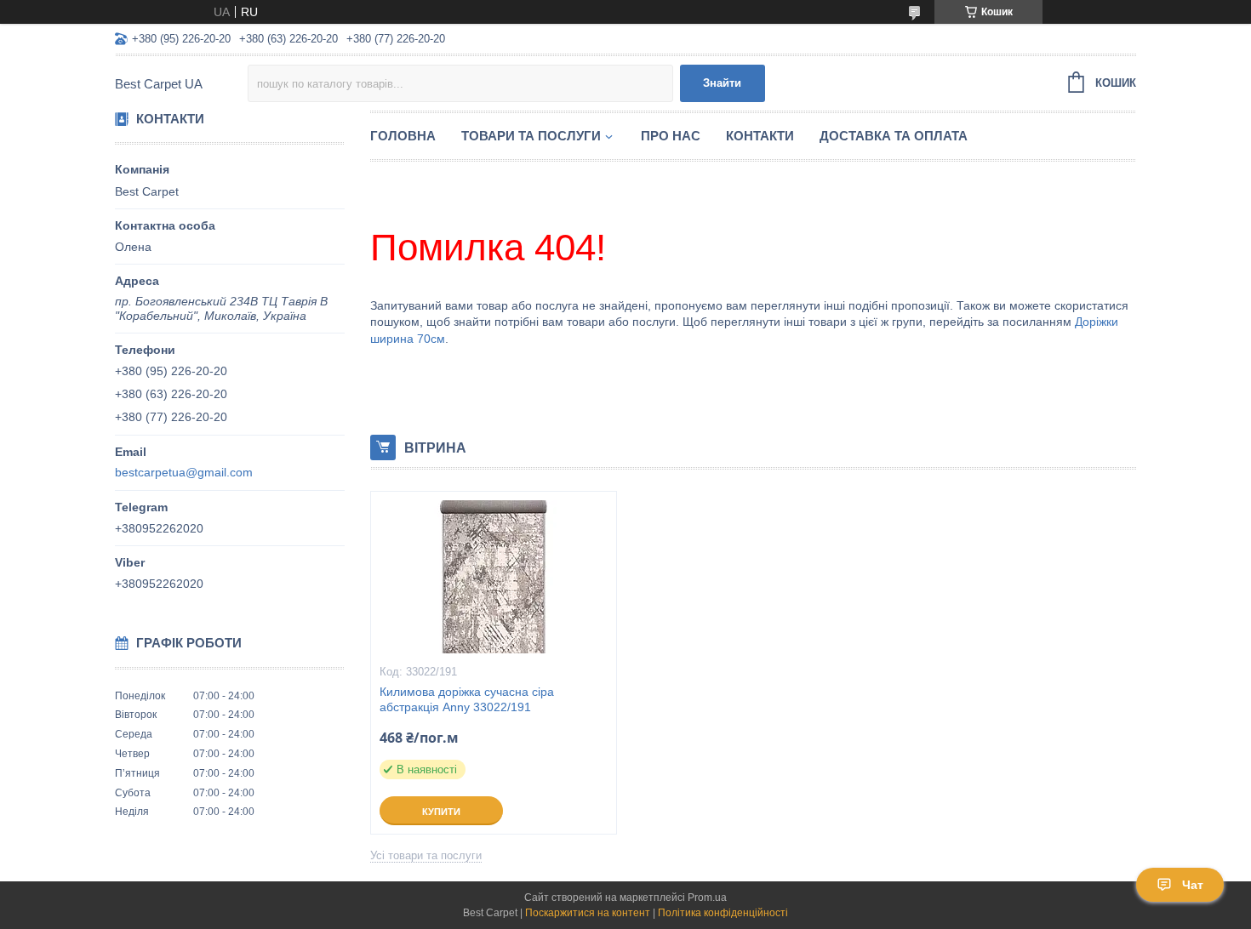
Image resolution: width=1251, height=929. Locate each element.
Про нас (670, 135)
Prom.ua (707, 897)
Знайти (722, 83)
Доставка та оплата (894, 135)
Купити (441, 811)
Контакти (760, 135)
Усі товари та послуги (426, 855)
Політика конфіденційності (723, 913)
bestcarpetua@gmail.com (184, 472)
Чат (1192, 885)
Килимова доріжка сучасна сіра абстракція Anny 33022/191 (467, 700)
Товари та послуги (531, 135)
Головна (403, 135)
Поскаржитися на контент (587, 913)
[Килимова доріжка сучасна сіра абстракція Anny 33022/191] (494, 576)
